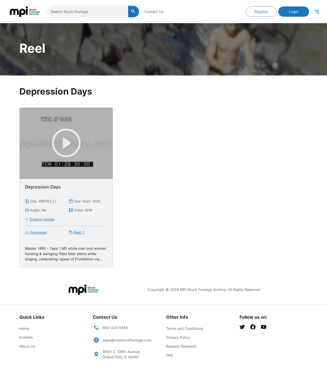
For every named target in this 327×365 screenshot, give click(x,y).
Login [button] (293, 11)
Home (24, 328)
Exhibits (26, 337)
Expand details (42, 219)
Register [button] (261, 11)
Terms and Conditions (184, 328)
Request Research (181, 346)
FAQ (169, 355)
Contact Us (154, 11)
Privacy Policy (178, 337)
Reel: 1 (79, 232)
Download (38, 232)
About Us (27, 346)
